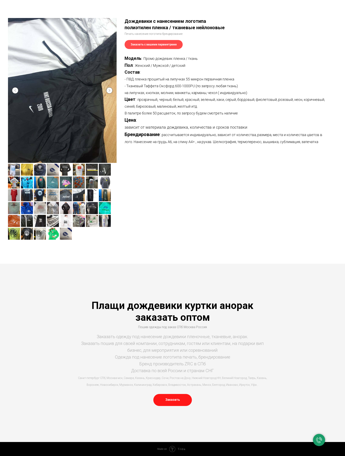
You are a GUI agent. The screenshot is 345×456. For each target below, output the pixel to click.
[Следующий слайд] (109, 90)
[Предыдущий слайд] (15, 90)
